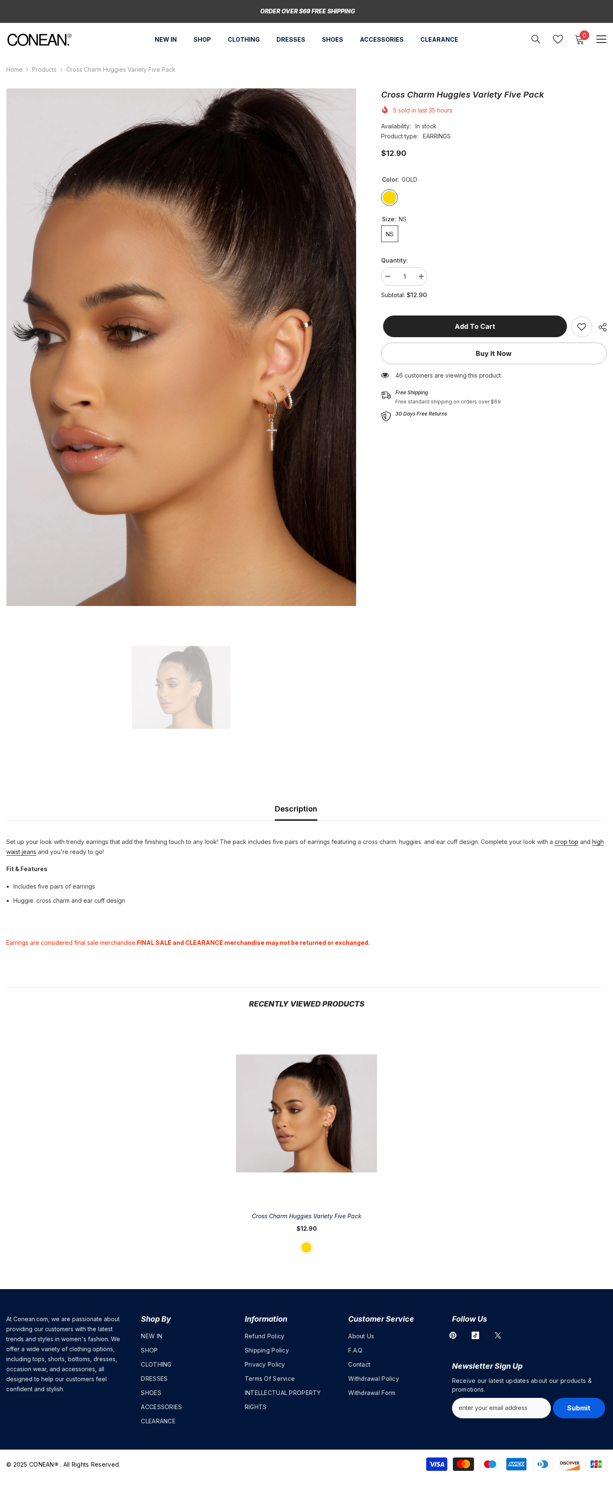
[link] (581, 326)
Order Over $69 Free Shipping (307, 11)
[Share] (599, 327)
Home (14, 69)
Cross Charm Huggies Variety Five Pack (307, 1216)
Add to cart (473, 326)
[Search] (535, 39)
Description (296, 808)
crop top (566, 841)
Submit (578, 1408)
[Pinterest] (453, 1335)
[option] (181, 347)
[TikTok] (475, 1335)
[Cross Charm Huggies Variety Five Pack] (306, 1113)
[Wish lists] (558, 39)
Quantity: (394, 260)
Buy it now (494, 353)
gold (306, 1247)
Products (44, 69)
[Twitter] (498, 1335)
